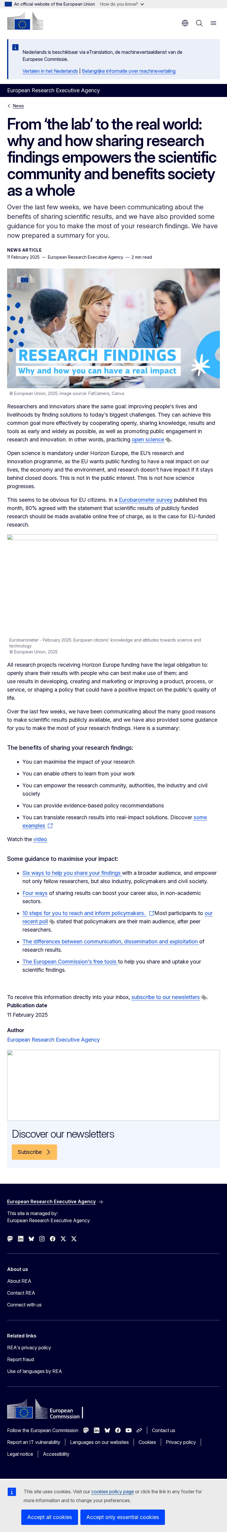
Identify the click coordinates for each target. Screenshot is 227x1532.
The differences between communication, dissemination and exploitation (110, 941)
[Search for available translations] (168, 440)
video (40, 839)
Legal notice (20, 1454)
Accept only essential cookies (122, 1517)
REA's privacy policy (29, 1347)
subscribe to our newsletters (166, 997)
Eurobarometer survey (146, 500)
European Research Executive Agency (53, 1040)
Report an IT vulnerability (33, 1442)
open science (148, 439)
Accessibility (56, 1454)
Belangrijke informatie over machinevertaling (129, 71)
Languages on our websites (99, 1442)
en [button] (185, 23)
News (18, 105)
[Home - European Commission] (25, 21)
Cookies (147, 1442)
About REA (19, 1281)
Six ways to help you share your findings (72, 873)
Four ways (35, 893)
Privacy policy (181, 1442)
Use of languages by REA (34, 1371)
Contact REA (21, 1293)
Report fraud (20, 1359)
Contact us (163, 1430)
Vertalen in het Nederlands (50, 71)
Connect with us (24, 1305)
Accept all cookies (49, 1517)
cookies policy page (112, 1491)
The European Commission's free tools (70, 961)
